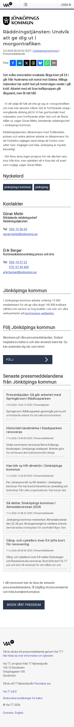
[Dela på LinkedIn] (20, 63)
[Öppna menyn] (26, 4)
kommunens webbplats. (39, 313)
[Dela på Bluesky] (40, 63)
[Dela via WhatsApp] (47, 63)
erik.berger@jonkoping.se (20, 272)
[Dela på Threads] (33, 63)
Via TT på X (10, 691)
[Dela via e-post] (54, 63)
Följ (9, 359)
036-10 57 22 (18, 262)
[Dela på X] (27, 63)
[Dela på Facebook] (13, 63)
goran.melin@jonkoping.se (20, 234)
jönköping (41, 187)
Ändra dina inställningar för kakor (23, 698)
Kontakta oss (43, 683)
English (19, 712)
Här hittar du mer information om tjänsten (28, 655)
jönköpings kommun (18, 187)
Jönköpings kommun (45, 50)
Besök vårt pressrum (24, 605)
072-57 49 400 (19, 267)
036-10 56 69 (18, 229)
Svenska (8, 712)
